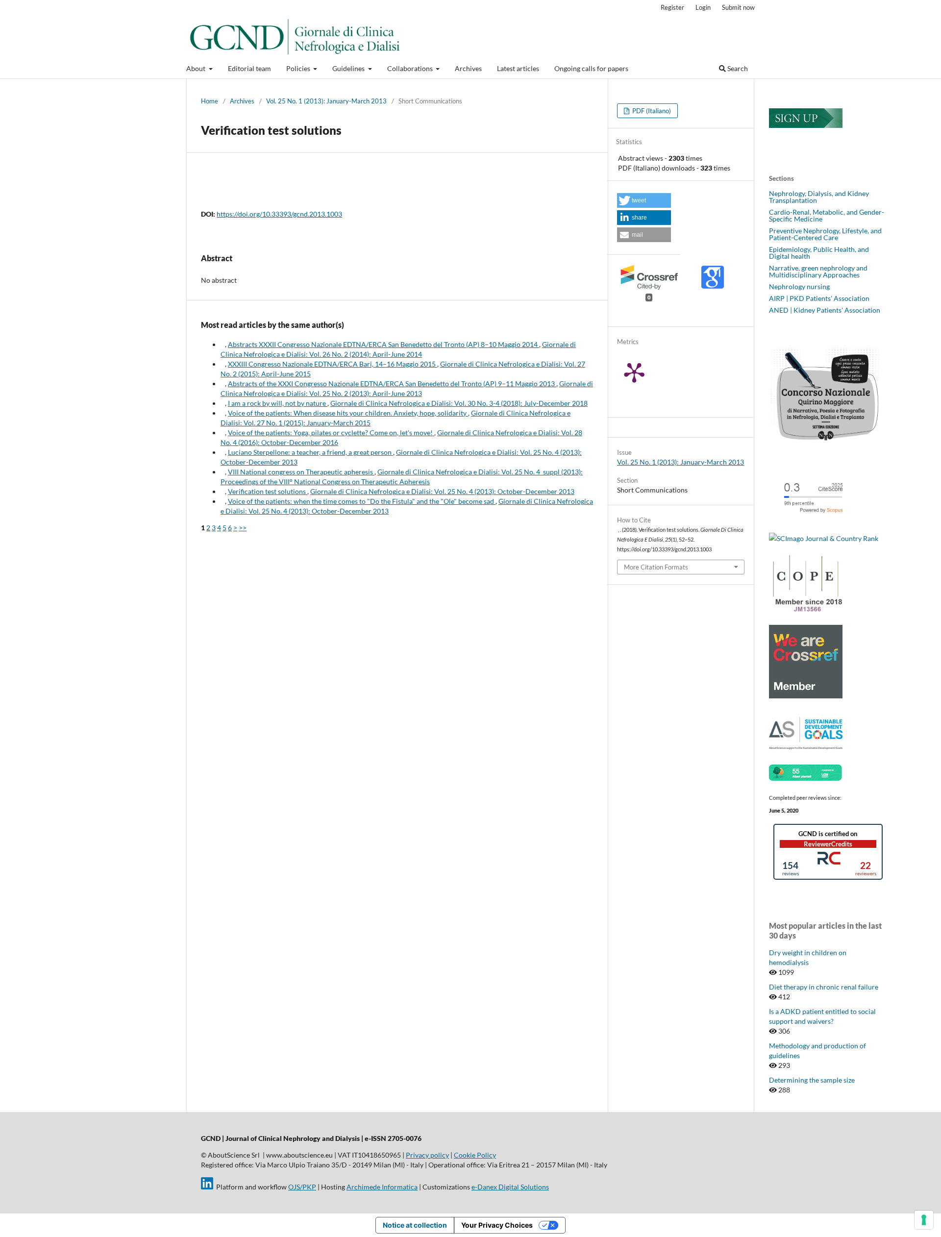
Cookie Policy (475, 1155)
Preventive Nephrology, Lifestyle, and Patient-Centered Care (825, 234)
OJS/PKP (302, 1187)
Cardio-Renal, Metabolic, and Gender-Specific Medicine (826, 215)
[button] (644, 200)
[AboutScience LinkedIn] (207, 1187)
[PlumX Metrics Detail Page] (646, 372)
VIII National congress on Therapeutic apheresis (301, 472)
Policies (299, 68)
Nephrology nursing (799, 286)
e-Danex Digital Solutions (510, 1187)
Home (209, 101)
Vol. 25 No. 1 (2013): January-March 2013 (326, 101)
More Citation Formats (656, 567)
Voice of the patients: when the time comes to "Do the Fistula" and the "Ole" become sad (361, 501)
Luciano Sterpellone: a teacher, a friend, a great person (310, 452)
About (196, 68)
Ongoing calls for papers (591, 68)
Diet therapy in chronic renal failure (823, 987)
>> (243, 527)
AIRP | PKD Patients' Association (819, 298)
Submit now (738, 7)
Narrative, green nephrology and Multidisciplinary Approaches (818, 271)
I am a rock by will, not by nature (277, 403)
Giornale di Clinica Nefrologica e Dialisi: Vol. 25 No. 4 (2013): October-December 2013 (442, 491)
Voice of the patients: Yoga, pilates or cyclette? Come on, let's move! (331, 432)
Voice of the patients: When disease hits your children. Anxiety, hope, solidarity (348, 413)
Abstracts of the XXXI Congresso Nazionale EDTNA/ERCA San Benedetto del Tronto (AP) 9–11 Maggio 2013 (392, 383)
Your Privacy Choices (497, 1225)
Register (672, 7)
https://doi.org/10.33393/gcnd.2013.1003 (279, 214)
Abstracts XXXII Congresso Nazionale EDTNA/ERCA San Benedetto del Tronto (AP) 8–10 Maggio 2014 (383, 344)
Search (737, 68)
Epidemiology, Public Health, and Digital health (819, 252)
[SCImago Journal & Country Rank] (823, 538)
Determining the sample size (812, 1080)
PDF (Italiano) (651, 111)
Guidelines (349, 68)
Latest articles (518, 68)
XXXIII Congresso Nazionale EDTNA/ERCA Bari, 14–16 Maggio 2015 (332, 364)
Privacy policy (427, 1155)
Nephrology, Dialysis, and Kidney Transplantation (819, 196)
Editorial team (249, 68)
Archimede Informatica (382, 1187)
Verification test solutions (267, 491)
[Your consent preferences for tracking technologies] (924, 1220)
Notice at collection (415, 1225)
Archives (468, 68)
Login (703, 7)
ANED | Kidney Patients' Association (824, 310)
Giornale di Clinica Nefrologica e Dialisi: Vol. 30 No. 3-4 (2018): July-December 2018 (459, 403)
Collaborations (410, 68)
